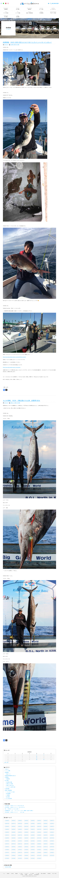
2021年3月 (45, 840)
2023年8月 (13, 832)
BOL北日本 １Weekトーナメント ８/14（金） (15, 812)
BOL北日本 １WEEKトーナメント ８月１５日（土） (15, 807)
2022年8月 (39, 835)
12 (36, 756)
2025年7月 (39, 823)
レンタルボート (53, 9)
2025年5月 (52, 823)
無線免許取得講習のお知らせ (10, 775)
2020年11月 (20, 843)
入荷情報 (8, 795)
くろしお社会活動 (8, 798)
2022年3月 (20, 837)
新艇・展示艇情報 (29, 12)
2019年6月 (26, 849)
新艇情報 (8, 778)
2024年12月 (26, 826)
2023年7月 (20, 832)
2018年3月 (20, 855)
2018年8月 (39, 852)
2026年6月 (20, 820)
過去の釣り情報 (8, 866)
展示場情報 (8, 793)
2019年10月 (52, 846)
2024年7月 (52, 826)
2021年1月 (7, 843)
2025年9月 (26, 823)
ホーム (4, 873)
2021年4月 (39, 840)
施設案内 (29, 9)
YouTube (6, 3)
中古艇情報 (41, 12)
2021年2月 (52, 840)
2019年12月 (39, 846)
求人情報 (6, 16)
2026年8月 (7, 820)
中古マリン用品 (53, 12)
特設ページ (8, 774)
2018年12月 (13, 852)
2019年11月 (45, 846)
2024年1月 (32, 829)
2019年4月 (39, 849)
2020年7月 (45, 843)
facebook (1, 3)
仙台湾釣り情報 (13, 44)
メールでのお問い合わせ (48, 3)
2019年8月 (13, 849)
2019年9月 (7, 849)
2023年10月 (52, 829)
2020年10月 (26, 843)
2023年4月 (39, 832)
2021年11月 (45, 837)
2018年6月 (52, 852)
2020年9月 (32, 843)
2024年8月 (45, 826)
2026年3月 (39, 820)
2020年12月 (13, 843)
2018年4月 (13, 855)
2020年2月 (26, 846)
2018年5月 (7, 855)
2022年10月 (26, 835)
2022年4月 (13, 837)
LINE (3, 3)
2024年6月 (7, 829)
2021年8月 (13, 840)
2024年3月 (20, 829)
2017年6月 (26, 858)
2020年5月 (7, 846)
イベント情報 (17, 12)
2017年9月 (7, 858)
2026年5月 (26, 820)
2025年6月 (45, 823)
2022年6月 (52, 835)
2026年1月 (52, 820)
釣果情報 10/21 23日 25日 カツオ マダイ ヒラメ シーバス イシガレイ (27, 42)
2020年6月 (52, 843)
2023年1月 (7, 835)
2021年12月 (39, 837)
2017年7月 (20, 858)
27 (43, 759)
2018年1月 (32, 855)
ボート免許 (41, 9)
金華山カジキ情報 (13, 402)
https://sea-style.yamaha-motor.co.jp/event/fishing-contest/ (14, 357)
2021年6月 (26, 840)
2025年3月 (13, 826)
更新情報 (6, 772)
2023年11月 (45, 829)
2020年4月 (13, 846)
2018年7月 (45, 852)
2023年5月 (32, 832)
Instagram (8, 3)
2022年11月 (20, 835)
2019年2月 (52, 849)
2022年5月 (7, 837)
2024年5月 (13, 829)
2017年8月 (13, 858)
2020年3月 (20, 846)
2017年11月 (45, 855)
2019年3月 (45, 849)
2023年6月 (26, 832)
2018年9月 (32, 852)
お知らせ (6, 769)
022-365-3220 (55, 3)
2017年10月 (52, 855)
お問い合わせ (30, 874)
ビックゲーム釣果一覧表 (10, 787)
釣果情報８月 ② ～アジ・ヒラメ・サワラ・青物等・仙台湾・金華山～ (19, 810)
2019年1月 (7, 852)
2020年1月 (32, 846)
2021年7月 (20, 840)
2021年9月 (7, 840)
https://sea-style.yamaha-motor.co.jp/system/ (11, 367)
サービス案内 (5, 12)
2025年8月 (32, 823)
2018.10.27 (6, 44)
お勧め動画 (7, 788)
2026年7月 (13, 820)
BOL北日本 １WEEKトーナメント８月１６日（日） (14, 805)
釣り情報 (17, 9)
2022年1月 (32, 837)
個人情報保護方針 (36, 874)
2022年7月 (45, 835)
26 (36, 759)
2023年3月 (45, 832)
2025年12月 (7, 823)
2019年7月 (20, 849)
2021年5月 (32, 840)
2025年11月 (13, 823)
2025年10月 (20, 823)
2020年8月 (39, 843)
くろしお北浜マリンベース (30, 3)
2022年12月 (13, 835)
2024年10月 (39, 826)
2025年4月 (7, 826)
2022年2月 (26, 837)
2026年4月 (32, 820)
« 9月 (5, 762)
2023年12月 (39, 829)
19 (36, 757)
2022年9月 (32, 835)
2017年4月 (39, 858)
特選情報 (6, 9)
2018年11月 (20, 852)
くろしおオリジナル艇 (10, 791)
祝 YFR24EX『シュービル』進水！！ (12, 808)
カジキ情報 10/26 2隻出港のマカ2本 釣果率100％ (21, 400)
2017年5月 (32, 858)
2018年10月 (26, 852)
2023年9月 (7, 832)
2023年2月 (52, 832)
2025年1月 (20, 826)
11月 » (7, 762)
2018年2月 (26, 855)
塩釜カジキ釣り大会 (10, 785)
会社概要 (17, 16)
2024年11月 (33, 826)
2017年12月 (39, 855)
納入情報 (8, 796)
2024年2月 (26, 829)
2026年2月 (45, 820)
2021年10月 (52, 837)
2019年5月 (32, 849)
